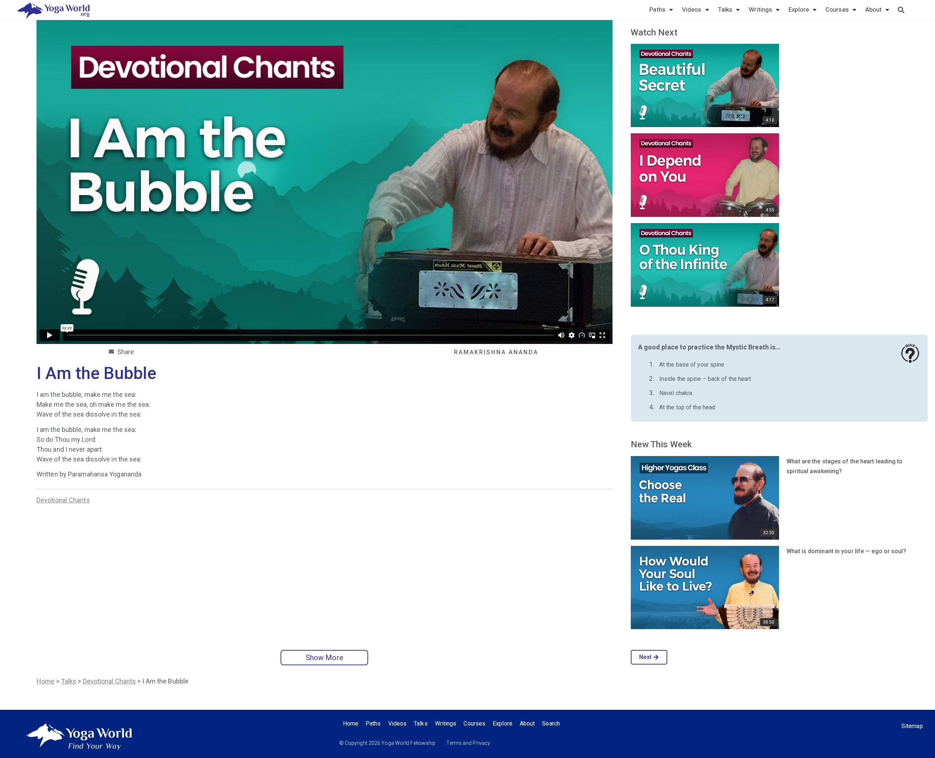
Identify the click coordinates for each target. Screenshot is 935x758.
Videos (692, 9)
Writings (760, 9)
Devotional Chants (63, 500)
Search (551, 723)
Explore (799, 9)
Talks (725, 9)
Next (645, 657)
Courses (837, 9)
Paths (657, 9)
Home (45, 681)
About (873, 9)
